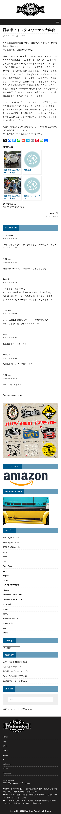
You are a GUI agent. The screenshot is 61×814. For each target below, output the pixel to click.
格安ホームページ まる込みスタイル (19, 709)
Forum (5, 769)
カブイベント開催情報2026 (15, 662)
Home (5, 737)
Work (5, 633)
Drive (5, 571)
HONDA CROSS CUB (12, 595)
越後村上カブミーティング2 (15, 671)
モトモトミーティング (13, 667)
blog (5, 552)
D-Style (22, 36)
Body (5, 556)
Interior (6, 609)
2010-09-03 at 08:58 (10, 378)
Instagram (7, 764)
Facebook (7, 773)
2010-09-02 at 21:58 (10, 283)
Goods (5, 755)
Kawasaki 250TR (10, 618)
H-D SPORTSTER (11, 585)
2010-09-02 (9, 36)
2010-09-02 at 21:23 (10, 238)
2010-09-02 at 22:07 (10, 314)
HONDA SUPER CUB (12, 599)
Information (8, 604)
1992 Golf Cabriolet (11, 547)
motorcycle (8, 623)
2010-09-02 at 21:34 (10, 262)
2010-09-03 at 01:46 (10, 338)
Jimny (5, 614)
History (6, 590)
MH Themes (46, 811)
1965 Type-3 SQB (11, 542)
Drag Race (7, 566)
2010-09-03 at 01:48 (10, 358)
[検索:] (30, 699)
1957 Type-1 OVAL (11, 537)
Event (5, 580)
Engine (6, 575)
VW (4, 628)
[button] (57, 22)
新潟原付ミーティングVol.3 (15, 681)
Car (4, 561)
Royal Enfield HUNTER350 (15, 676)
